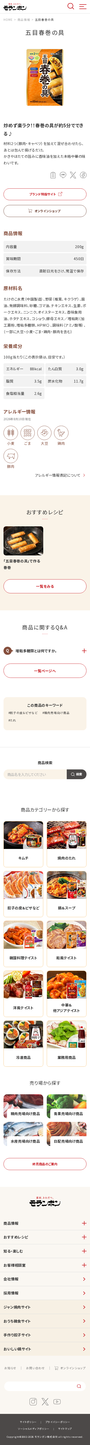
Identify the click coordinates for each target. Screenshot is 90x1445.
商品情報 (11, 1223)
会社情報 (11, 1278)
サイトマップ (65, 1428)
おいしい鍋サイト (18, 1348)
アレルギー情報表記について (58, 475)
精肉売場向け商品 (57, 713)
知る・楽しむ (13, 1251)
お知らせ (10, 1368)
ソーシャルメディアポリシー (33, 1428)
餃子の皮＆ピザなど (24, 713)
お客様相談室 (15, 1265)
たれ (13, 720)
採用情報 (11, 1292)
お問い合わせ (35, 1368)
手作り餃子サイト (17, 1334)
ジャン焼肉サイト (17, 1307)
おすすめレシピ (16, 1237)
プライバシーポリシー (58, 1422)
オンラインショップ (73, 1368)
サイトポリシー (28, 1422)
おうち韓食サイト (17, 1321)
